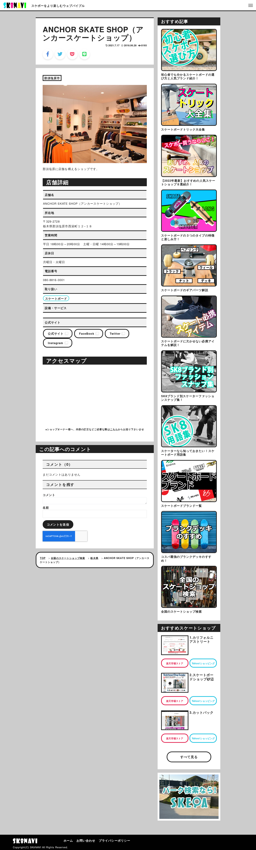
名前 (46, 507)
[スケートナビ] (14, 5)
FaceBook (86, 333)
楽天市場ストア (174, 663)
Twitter (115, 333)
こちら (114, 429)
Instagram (55, 343)
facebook (48, 54)
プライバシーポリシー (114, 840)
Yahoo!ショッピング (203, 663)
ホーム (68, 840)
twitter (60, 54)
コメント (49, 495)
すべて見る (189, 756)
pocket (72, 54)
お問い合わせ (85, 840)
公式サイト (56, 333)
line (84, 54)
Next (139, 122)
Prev (49, 122)
